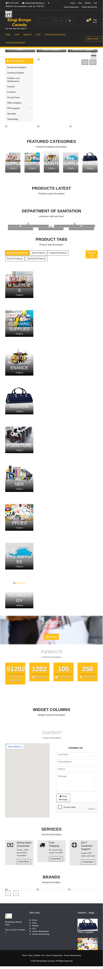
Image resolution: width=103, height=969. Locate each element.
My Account (93, 39)
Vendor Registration (71, 7)
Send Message (63, 798)
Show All (93, 254)
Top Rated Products (36, 258)
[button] (93, 53)
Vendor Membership (89, 7)
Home (73, 3)
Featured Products (58, 253)
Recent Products (15, 258)
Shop (80, 3)
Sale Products (38, 253)
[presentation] (85, 62)
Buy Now (51, 636)
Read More (23, 861)
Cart (95, 3)
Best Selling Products (17, 253)
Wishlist (88, 3)
